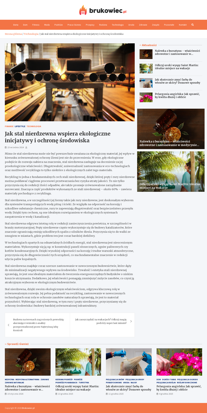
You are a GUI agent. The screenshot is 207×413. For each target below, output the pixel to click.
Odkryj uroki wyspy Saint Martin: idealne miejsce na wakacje (176, 67)
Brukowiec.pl (28, 408)
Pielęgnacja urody (134, 379)
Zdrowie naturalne (14, 382)
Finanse (9, 126)
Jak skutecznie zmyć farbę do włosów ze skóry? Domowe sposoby (177, 81)
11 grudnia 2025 (116, 393)
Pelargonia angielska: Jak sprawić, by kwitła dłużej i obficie (177, 95)
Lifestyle (20, 126)
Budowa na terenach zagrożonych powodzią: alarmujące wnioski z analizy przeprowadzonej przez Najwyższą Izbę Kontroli (38, 325)
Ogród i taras (169, 379)
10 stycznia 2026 (15, 393)
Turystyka (84, 382)
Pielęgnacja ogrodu (187, 379)
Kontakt (183, 24)
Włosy (134, 382)
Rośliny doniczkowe (187, 382)
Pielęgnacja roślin (166, 382)
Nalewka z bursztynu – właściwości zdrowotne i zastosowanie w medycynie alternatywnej (177, 54)
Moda (47, 24)
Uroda (131, 24)
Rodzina (103, 24)
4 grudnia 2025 (166, 393)
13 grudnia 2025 (65, 393)
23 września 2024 (15, 147)
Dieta (15, 24)
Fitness (35, 24)
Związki (155, 24)
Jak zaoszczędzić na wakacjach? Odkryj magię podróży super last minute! (100, 321)
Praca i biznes (74, 24)
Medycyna (9, 379)
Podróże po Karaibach (66, 382)
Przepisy (90, 24)
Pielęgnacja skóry (115, 379)
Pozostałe (169, 24)
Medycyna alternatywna (27, 379)
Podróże (58, 24)
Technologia (118, 24)
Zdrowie (143, 24)
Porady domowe (114, 382)
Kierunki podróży (64, 379)
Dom (25, 24)
